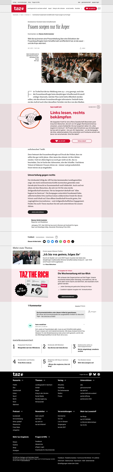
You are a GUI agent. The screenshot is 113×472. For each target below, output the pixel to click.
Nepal (37, 390)
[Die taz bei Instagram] (98, 375)
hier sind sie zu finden (48, 316)
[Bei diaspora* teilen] (64, 241)
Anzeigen (16, 450)
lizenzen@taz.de (25, 460)
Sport (15, 396)
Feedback (38, 441)
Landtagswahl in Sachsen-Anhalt (44, 386)
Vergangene (62, 424)
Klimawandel (39, 402)
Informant (61, 461)
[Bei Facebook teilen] (56, 241)
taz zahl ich (84, 390)
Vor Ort (60, 419)
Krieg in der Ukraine (41, 393)
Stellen (60, 393)
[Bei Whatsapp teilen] (60, 241)
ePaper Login (39, 447)
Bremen (27, 14)
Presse (60, 396)
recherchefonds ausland (88, 393)
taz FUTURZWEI (85, 419)
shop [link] (29, 2)
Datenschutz (69, 461)
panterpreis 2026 (86, 399)
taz (18, 374)
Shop (14, 448)
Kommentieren (40, 237)
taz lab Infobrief (40, 424)
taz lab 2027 (62, 427)
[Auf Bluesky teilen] (52, 241)
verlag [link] (14, 2)
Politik (15, 385)
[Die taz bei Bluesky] (94, 375)
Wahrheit (16, 405)
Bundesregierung (41, 399)
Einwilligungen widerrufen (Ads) (68, 463)
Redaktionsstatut (71, 458)
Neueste (77, 306)
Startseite (15, 14)
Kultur (15, 393)
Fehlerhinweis (50, 237)
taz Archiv (83, 425)
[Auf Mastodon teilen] (48, 241)
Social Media (39, 396)
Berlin (15, 399)
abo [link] (79, 2)
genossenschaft (85, 388)
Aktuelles (61, 385)
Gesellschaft (17, 390)
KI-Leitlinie (95, 458)
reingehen (16, 430)
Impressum (78, 461)
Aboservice (39, 444)
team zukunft (39, 416)
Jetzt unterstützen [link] (38, 212)
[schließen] (98, 107)
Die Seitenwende (63, 390)
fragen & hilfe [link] (36, 2)
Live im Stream (63, 422)
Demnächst (61, 416)
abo (81, 385)
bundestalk (16, 416)
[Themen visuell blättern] (81, 8)
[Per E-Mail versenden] (44, 241)
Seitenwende (90, 461)
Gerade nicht (92, 107)
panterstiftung (85, 396)
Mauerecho (16, 424)
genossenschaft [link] (86, 2)
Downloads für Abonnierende (45, 450)
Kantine (15, 445)
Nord (21, 14)
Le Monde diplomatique (88, 422)
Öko (14, 388)
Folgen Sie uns (84, 374)
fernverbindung (18, 419)
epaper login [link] (95, 2)
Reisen (15, 442)
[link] (38, 8)
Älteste (83, 306)
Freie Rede (16, 427)
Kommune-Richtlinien (84, 458)
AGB (83, 461)
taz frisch (38, 419)
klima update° (17, 422)
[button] (99, 8)
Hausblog (61, 388)
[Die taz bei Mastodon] (90, 375)
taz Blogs (83, 416)
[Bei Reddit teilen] (68, 241)
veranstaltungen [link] (22, 2)
